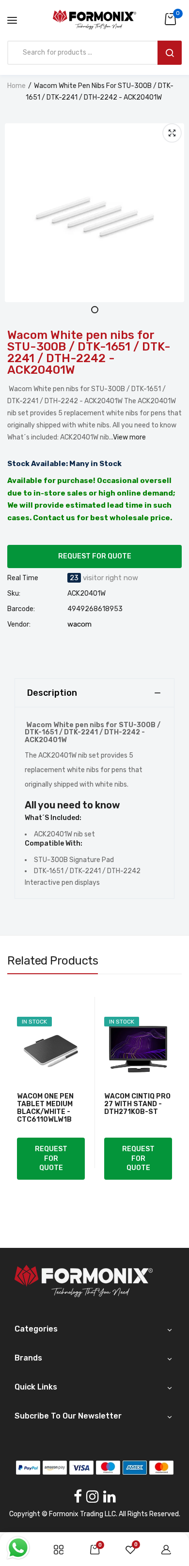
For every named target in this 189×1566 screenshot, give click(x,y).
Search (170, 53)
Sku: (13, 593)
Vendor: (19, 624)
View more (129, 437)
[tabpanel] (94, 212)
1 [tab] (94, 309)
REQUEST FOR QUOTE (94, 556)
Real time (22, 578)
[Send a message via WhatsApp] (18, 1548)
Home (16, 86)
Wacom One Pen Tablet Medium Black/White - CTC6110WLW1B (45, 1108)
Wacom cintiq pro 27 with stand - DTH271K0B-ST (137, 1104)
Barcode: (21, 609)
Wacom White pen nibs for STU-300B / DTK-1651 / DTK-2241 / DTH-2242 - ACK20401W (89, 352)
